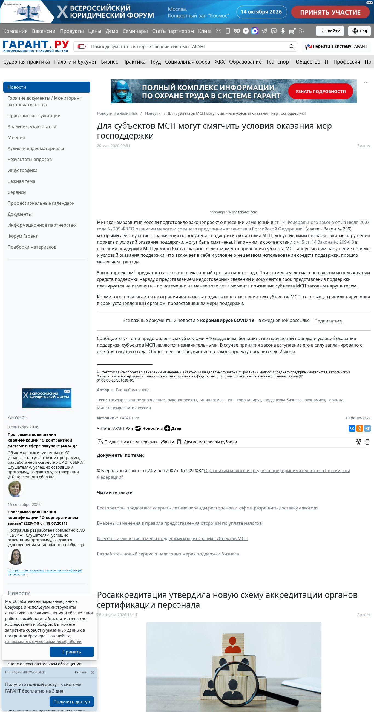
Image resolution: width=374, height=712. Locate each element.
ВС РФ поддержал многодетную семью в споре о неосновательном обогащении (46, 660)
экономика (315, 399)
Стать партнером (173, 31)
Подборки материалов (32, 247)
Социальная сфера (187, 61)
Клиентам (210, 31)
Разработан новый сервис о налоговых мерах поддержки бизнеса (168, 554)
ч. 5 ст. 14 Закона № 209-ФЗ (325, 242)
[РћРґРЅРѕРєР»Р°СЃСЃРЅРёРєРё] (359, 428)
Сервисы (17, 192)
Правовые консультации (34, 116)
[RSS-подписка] (301, 31)
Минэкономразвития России (124, 407)
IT (327, 61)
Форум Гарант (23, 236)
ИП (231, 399)
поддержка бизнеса (283, 399)
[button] (336, 46)
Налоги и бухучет (75, 61)
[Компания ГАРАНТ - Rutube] (292, 31)
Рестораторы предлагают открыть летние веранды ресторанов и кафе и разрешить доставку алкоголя (207, 508)
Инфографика (23, 170)
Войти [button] (334, 30)
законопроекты (182, 399)
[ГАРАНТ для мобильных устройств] (228, 31)
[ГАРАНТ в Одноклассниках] (283, 31)
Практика (134, 61)
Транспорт (278, 61)
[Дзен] (246, 31)
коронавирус (249, 399)
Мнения (16, 137)
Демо (112, 31)
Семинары (135, 31)
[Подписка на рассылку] (218, 31)
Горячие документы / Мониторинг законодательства (44, 101)
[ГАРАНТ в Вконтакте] (237, 31)
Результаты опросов (30, 159)
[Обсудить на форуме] (358, 442)
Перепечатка (358, 417)
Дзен (176, 428)
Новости (17, 87)
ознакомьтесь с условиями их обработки (43, 641)
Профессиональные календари (41, 203)
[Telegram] (367, 428)
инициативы (212, 399)
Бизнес (109, 61)
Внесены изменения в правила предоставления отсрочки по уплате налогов (179, 523)
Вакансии (44, 31)
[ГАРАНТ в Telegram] (264, 31)
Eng (363, 30)
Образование (245, 61)
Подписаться (328, 321)
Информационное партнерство (42, 225)
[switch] (81, 46)
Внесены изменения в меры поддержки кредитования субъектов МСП (172, 538)
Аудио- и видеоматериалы (36, 148)
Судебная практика (26, 61)
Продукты (72, 31)
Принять (71, 652)
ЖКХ (220, 61)
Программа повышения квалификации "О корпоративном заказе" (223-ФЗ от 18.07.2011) (43, 517)
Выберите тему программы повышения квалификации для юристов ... (45, 572)
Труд (155, 61)
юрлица (335, 399)
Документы (20, 214)
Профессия (346, 61)
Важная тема (21, 181)
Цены (94, 31)
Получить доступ (71, 702)
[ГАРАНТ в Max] (254, 30)
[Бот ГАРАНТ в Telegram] (274, 31)
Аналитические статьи (32, 126)
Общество (308, 61)
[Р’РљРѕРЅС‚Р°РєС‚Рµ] (352, 428)
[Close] (93, 672)
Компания (15, 31)
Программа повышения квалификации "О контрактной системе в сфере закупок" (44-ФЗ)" (42, 440)
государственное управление (137, 399)
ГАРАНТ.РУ (129, 417)
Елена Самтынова (132, 389)
